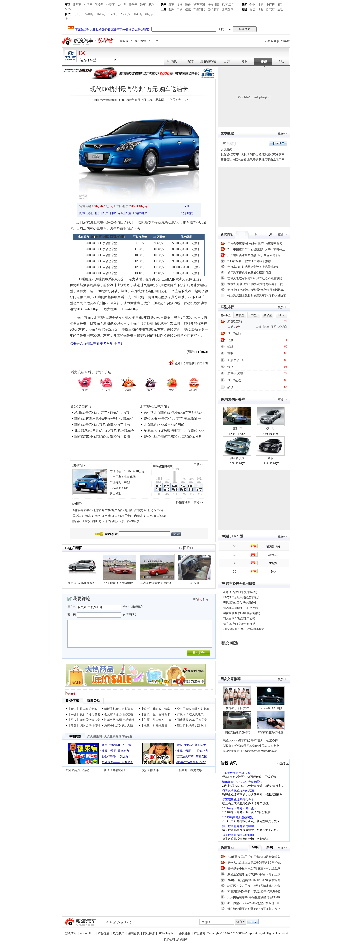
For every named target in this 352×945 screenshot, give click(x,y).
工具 (163, 9)
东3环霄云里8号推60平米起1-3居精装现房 (253, 857)
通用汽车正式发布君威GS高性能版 (249, 272)
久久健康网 (94, 736)
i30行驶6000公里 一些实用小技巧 (244, 629)
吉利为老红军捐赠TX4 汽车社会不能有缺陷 (254, 278)
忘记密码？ (130, 614)
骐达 (273, 571)
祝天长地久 (196, 714)
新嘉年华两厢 (236, 373)
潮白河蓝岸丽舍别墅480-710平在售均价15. (254, 909)
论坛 (252, 9)
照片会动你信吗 (90, 725)
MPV (68, 9)
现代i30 (194, 583)
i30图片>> (186, 548)
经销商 (282, 326)
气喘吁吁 (128, 720)
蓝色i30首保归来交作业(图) (240, 592)
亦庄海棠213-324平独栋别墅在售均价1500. (254, 903)
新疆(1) (116, 521)
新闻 (244, 4)
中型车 (110, 4)
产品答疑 (199, 933)
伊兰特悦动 (237, 458)
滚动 (280, 4)
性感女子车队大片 (237, 708)
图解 (128, 213)
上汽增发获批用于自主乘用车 (265, 159)
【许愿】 (146, 725)
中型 (127, 482)
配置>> (81, 465)
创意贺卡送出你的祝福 (118, 714)
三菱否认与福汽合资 (233, 159)
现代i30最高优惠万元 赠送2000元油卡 (102, 425)
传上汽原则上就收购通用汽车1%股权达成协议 (256, 295)
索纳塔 (237, 428)
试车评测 (199, 4)
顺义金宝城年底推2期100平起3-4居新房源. (254, 874)
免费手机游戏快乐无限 (118, 725)
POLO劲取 (234, 380)
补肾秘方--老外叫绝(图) (191, 762)
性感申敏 (110, 720)
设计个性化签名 (90, 714)
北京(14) (98, 510)
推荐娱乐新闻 (88, 708)
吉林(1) (109, 515)
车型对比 (199, 9)
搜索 (188, 9)
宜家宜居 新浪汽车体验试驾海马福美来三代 (255, 284)
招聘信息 (134, 933)
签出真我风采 (185, 725)
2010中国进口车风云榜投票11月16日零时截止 (256, 249)
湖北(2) (89, 515)
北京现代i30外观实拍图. (119, 583)
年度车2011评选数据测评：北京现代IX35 (174, 431)
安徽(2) (88, 510)
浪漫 (119, 720)
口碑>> (198, 464)
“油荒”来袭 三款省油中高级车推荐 (249, 261)
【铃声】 (146, 708)
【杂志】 (73, 708)
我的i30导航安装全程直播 (239, 623)
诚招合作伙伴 (150, 770)
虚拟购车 (213, 9)
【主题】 (146, 720)
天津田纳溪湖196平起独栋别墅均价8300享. (254, 897)
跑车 (143, 4)
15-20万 (113, 14)
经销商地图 (140, 213)
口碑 (179, 9)
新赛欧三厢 (234, 321)
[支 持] (84, 382)
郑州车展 (270, 41)
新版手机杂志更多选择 (118, 708)
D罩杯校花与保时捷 (270, 732)
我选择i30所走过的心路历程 (240, 608)
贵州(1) (128, 510)
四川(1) (96, 521)
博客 (260, 9)
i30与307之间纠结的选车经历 (241, 597)
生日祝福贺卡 (161, 714)
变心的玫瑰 (184, 708)
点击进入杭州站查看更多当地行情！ (96, 343)
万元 (134, 471)
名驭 (270, 458)
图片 (244, 61)
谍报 (179, 4)
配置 (190, 61)
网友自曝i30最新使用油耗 (239, 618)
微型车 (77, 4)
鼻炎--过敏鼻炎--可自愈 (116, 745)
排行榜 (270, 4)
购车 (163, 4)
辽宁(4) (128, 515)
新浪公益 (93, 701)
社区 (244, 9)
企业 (252, 4)
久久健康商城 (112, 736)
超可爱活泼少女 (90, 720)
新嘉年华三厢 (236, 360)
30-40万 (137, 14)
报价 (98, 213)
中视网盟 (75, 736)
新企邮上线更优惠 (190, 770)
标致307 (273, 554)
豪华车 (133, 4)
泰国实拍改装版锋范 (237, 732)
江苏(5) (119, 515)
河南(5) (158, 510)
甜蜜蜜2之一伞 (162, 720)
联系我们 (119, 933)
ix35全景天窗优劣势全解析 (240, 751)
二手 (231, 4)
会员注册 (184, 933)
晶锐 (230, 387)
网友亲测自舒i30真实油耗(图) (241, 613)
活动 (280, 9)
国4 (126, 488)
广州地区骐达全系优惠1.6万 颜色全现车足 (254, 255)
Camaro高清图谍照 (270, 708)
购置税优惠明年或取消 (235, 154)
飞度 (230, 340)
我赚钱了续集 (161, 708)
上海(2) (86, 521)
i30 (82, 53)
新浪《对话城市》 (115, 770)
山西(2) (161, 515)
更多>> (198, 502)
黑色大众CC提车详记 (236, 740)
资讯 (264, 61)
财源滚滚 (182, 714)
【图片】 (73, 720)
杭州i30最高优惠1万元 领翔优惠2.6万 (101, 413)
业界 (260, 4)
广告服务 (103, 933)
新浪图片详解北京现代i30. (156, 583)
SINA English (166, 933)
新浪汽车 (78, 41)
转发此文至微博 (185, 363)
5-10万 (89, 14)
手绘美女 (201, 720)
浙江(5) (126, 521)
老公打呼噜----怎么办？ (116, 756)
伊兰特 (270, 428)
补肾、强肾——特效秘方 (192, 750)
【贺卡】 (146, 714)
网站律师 (149, 933)
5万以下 (78, 14)
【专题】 (73, 725)
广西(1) (119, 510)
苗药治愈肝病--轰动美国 (191, 756)
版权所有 (182, 939)
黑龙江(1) (78, 515)
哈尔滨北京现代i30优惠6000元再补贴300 (173, 413)
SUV (151, 4)
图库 (171, 9)
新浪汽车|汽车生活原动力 (119, 922)
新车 (171, 4)
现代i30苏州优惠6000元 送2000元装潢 (102, 437)
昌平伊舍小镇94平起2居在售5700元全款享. (254, 868)
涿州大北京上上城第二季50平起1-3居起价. (254, 862)
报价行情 (213, 4)
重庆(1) (135, 521)
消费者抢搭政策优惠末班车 (267, 154)
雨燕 (230, 353)
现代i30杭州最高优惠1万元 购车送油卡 (172, 419)
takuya (202, 352)
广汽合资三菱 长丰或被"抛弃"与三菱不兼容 (254, 243)
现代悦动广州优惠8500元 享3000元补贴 (173, 437)
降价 (188, 4)
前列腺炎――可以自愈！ (117, 762)
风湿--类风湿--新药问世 (191, 745)
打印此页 (202, 363)
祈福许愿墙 (160, 725)
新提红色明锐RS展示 (236, 745)
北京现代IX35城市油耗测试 (164, 425)
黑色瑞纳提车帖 (267, 751)
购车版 (124, 41)
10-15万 (101, 14)
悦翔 (230, 367)
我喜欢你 (200, 725)
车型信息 (173, 61)
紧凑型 (99, 4)
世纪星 (273, 563)
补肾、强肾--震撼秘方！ (117, 750)
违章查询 (227, 9)
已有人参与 (200, 599)
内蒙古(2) (140, 515)
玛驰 (230, 347)
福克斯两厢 (273, 546)
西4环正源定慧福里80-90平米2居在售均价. (254, 880)
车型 (68, 4)
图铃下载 (72, 701)
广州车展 (284, 41)
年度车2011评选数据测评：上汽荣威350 (252, 267)
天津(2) (106, 521)
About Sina (87, 933)
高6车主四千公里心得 (264, 740)
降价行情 (140, 41)
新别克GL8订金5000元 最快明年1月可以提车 (255, 290)
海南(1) (138, 510)
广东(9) (109, 510)
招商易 (127, 736)
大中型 (122, 4)
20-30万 (125, 14)
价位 (68, 14)
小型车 (88, 4)
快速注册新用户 (133, 606)
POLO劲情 (234, 333)
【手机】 (73, 714)
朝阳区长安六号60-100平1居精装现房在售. (254, 886)
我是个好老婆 (200, 708)
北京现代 (187, 213)
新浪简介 (70, 933)
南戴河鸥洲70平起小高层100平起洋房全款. (254, 891)
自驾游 (270, 9)
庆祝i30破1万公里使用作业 (240, 602)
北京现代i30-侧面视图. (82, 583)
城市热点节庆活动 (77, 770)
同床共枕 (182, 720)
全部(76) (77, 510)
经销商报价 (208, 61)
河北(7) (148, 510)
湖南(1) (99, 515)
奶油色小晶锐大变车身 (264, 745)
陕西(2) (76, 521)
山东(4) (151, 515)
